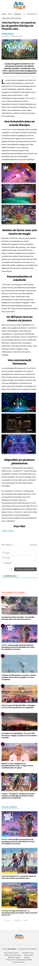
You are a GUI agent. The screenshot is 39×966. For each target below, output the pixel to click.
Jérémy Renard (8, 34)
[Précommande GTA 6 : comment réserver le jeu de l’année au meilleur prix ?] (19, 861)
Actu (4, 836)
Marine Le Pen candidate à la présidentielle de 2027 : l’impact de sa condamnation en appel (17, 765)
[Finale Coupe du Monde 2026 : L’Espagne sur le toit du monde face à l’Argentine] (19, 694)
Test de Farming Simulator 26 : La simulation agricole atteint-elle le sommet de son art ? (19, 913)
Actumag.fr (12, 949)
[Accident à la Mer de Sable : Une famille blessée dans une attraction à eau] (19, 606)
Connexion (33, 545)
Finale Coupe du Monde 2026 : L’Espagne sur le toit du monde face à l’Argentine (18, 706)
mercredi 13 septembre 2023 (12, 36)
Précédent (7, 920)
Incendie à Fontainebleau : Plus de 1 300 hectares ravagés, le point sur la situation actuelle (19, 735)
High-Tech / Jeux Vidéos (11, 18)
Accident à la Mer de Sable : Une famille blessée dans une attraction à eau (18, 618)
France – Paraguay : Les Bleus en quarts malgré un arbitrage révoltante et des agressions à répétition (18, 796)
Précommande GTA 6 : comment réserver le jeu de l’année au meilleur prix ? (19, 877)
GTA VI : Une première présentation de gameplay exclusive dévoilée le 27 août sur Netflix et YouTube (18, 647)
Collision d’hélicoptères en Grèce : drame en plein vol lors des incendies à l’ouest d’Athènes (19, 677)
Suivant (17, 920)
